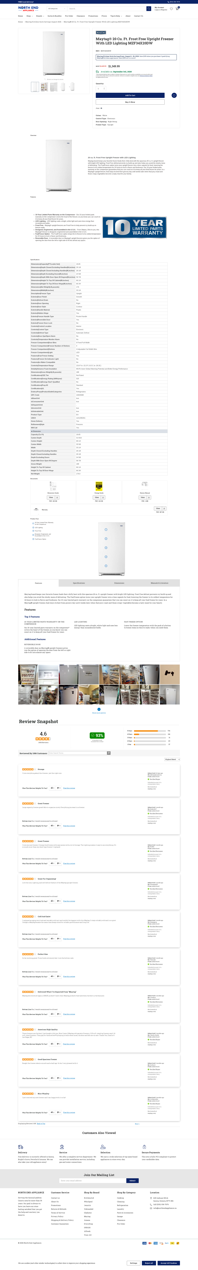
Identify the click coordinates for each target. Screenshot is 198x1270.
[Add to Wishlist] (174, 95)
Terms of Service (58, 1213)
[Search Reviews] (109, 753)
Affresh (87, 1231)
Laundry (120, 1209)
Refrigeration (122, 1205)
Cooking (120, 1198)
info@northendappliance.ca (164, 1208)
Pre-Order (121, 1224)
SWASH (87, 1227)
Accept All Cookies (169, 1263)
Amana (87, 1220)
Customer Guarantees (60, 1224)
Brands (39, 16)
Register (164, 10)
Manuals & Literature (159, 583)
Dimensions (119, 583)
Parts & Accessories (125, 1213)
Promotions (56, 1205)
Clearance (121, 1220)
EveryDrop (88, 1224)
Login (157, 10)
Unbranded (88, 1209)
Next (137, 1124)
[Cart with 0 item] (177, 8)
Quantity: (100, 83)
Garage (120, 1216)
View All (87, 1235)
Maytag (87, 1216)
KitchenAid (89, 1198)
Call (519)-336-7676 (161, 1204)
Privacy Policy (57, 1216)
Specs (79, 583)
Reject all (149, 1263)
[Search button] (148, 8)
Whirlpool (88, 1202)
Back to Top (41, 1124)
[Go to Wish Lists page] (171, 8)
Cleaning (120, 1202)
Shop (29, 16)
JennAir (87, 1205)
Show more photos (99, 713)
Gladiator (88, 1213)
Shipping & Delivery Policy (146, 75)
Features (38, 583)
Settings (133, 1263)
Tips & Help (115, 16)
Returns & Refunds (58, 1209)
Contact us (55, 1198)
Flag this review (69, 788)
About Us (55, 1202)
